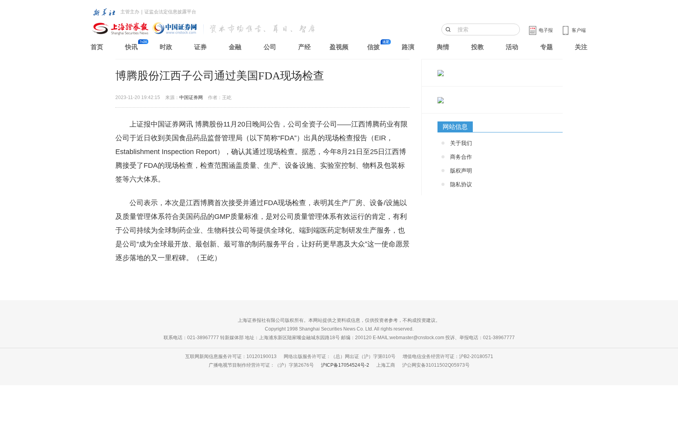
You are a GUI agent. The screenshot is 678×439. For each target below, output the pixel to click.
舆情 (443, 47)
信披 (373, 47)
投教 (477, 47)
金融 (235, 47)
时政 (166, 47)
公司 (270, 47)
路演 (408, 47)
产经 (304, 47)
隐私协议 (461, 184)
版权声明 (461, 170)
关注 (581, 47)
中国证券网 (191, 97)
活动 (512, 47)
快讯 (131, 47)
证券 (200, 47)
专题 (546, 47)
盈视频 (339, 47)
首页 (97, 47)
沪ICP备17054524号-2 (345, 365)
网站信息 (455, 126)
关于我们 (461, 143)
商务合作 (461, 157)
